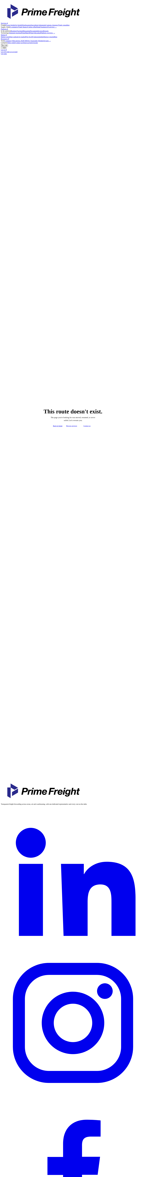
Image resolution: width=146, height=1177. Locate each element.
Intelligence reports (47, 37)
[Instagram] (73, 1094)
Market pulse (5, 37)
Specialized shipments (38, 25)
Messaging (26, 31)
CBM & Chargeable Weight (33, 41)
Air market (22, 37)
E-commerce (14, 27)
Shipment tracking (15, 33)
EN (3, 45)
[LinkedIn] (73, 950)
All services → (52, 27)
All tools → (47, 41)
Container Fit (9, 41)
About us (25, 43)
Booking (14, 31)
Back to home (57, 426)
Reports (46, 31)
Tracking (20, 31)
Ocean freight (10, 25)
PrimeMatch (25, 33)
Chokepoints (36, 37)
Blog (55, 37)
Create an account (11, 52)
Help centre (11, 43)
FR (6, 45)
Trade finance (22, 27)
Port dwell (29, 37)
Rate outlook (14, 37)
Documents (34, 31)
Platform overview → (47, 33)
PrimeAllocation (34, 33)
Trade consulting (63, 25)
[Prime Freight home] (58, 22)
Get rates (4, 54)
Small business (42, 27)
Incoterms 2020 (18, 41)
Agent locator (33, 43)
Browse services (71, 426)
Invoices (40, 31)
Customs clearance (52, 25)
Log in (3, 52)
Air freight (18, 25)
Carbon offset (32, 27)
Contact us (18, 43)
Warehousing (26, 25)
